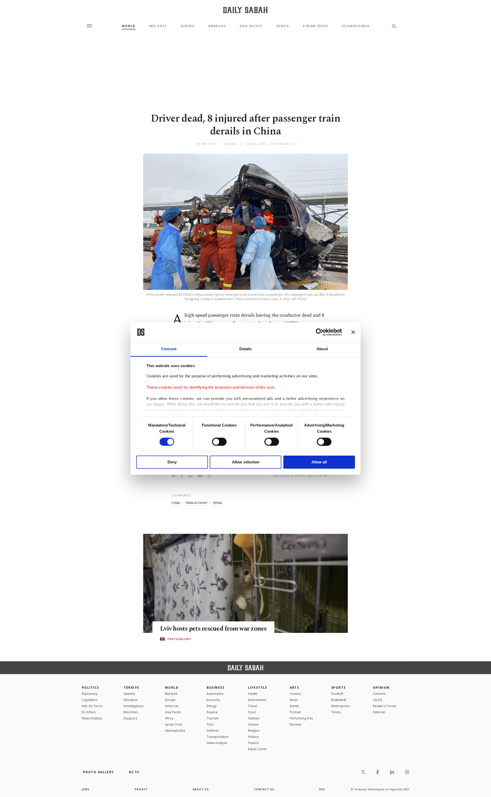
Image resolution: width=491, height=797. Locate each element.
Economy (213, 700)
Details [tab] (245, 349)
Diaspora (130, 718)
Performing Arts (301, 718)
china (175, 503)
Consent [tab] (168, 349)
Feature (253, 743)
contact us (264, 789)
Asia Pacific (251, 26)
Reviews (295, 724)
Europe (188, 26)
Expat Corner (257, 749)
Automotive (215, 694)
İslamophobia (175, 730)
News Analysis (92, 718)
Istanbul (129, 694)
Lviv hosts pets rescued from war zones (213, 629)
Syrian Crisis (315, 26)
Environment (257, 700)
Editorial (379, 712)
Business (216, 687)
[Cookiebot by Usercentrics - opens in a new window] (319, 332)
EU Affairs (89, 712)
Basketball (338, 700)
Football (337, 694)
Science (253, 724)
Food (252, 712)
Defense (213, 730)
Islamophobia (355, 26)
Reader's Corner (385, 706)
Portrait (295, 712)
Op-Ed (377, 700)
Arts (294, 687)
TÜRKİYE (131, 687)
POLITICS (90, 687)
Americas (217, 26)
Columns (379, 694)
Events (294, 706)
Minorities (131, 712)
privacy (141, 789)
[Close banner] (353, 332)
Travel (252, 706)
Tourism (213, 718)
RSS (322, 789)
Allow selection (245, 462)
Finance (212, 712)
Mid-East (158, 26)
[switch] (219, 442)
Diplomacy (89, 694)
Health (253, 694)
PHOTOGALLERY (179, 639)
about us (201, 789)
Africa (282, 26)
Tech (210, 724)
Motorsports (340, 706)
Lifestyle (257, 687)
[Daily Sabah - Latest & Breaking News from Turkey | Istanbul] (245, 10)
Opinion (381, 687)
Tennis (336, 712)
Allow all (319, 462)
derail (217, 503)
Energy (211, 706)
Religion (254, 730)
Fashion (253, 718)
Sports (338, 687)
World (129, 26)
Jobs (85, 789)
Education (131, 700)
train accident (196, 503)
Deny (172, 462)
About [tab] (322, 349)
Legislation (89, 700)
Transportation (218, 737)
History (253, 737)
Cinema (295, 694)
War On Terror (92, 706)
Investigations (133, 706)
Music (294, 700)
